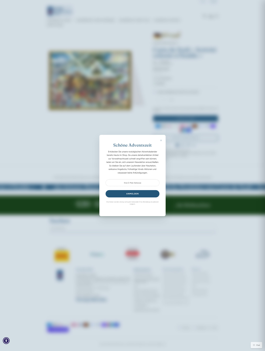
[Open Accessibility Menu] (6, 340)
